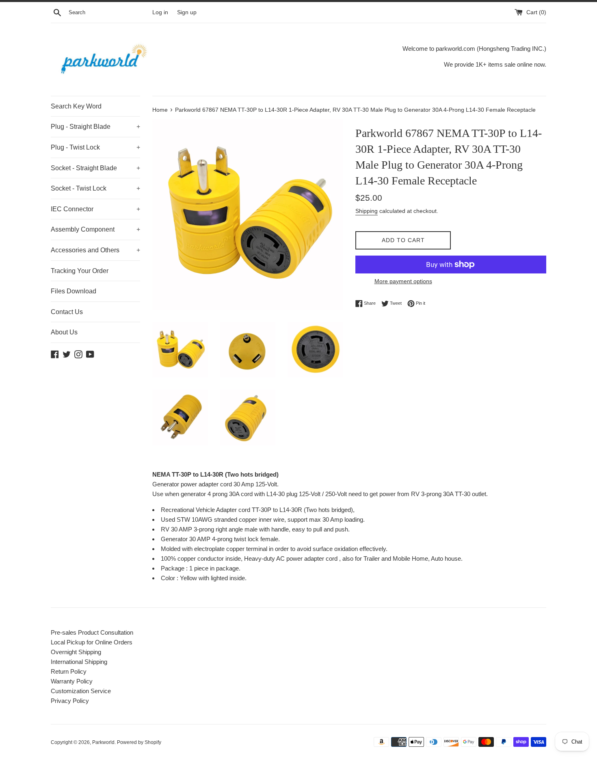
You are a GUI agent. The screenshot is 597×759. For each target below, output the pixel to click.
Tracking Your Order (79, 270)
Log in (160, 12)
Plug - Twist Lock (95, 147)
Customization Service (81, 690)
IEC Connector (95, 209)
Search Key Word (76, 106)
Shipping (366, 211)
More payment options (403, 281)
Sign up (187, 12)
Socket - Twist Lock (95, 188)
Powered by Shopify (139, 742)
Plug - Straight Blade (95, 126)
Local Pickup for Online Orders (91, 642)
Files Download (73, 291)
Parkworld (103, 742)
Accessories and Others (95, 250)
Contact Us (67, 311)
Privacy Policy (70, 700)
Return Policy (69, 671)
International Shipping (79, 661)
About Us (64, 332)
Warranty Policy (72, 681)
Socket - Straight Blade (95, 168)
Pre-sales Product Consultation (92, 632)
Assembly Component (95, 229)
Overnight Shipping (76, 651)
